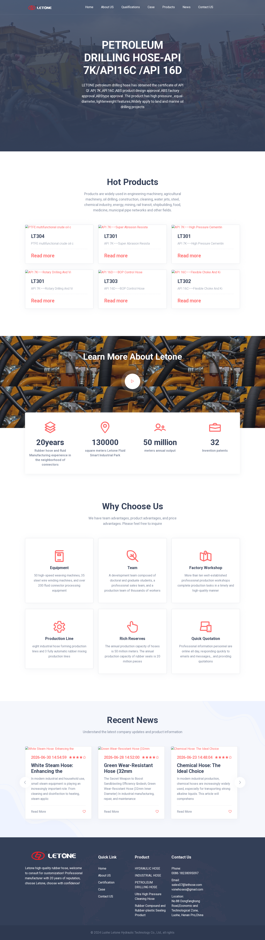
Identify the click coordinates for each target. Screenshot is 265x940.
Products (168, 7)
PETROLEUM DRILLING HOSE (146, 885)
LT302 (184, 281)
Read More (38, 811)
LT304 (37, 236)
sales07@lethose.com (186, 885)
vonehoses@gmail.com (187, 889)
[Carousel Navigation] (132, 827)
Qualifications (130, 7)
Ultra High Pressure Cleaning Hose (148, 896)
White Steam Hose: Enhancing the (52, 768)
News (187, 7)
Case (151, 7)
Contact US (205, 7)
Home (89, 7)
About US (107, 7)
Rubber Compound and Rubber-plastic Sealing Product (150, 910)
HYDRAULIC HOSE (147, 868)
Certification (106, 882)
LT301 (111, 236)
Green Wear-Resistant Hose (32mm (128, 768)
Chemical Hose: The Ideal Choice (199, 768)
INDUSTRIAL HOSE (148, 875)
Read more (43, 256)
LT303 (111, 281)
